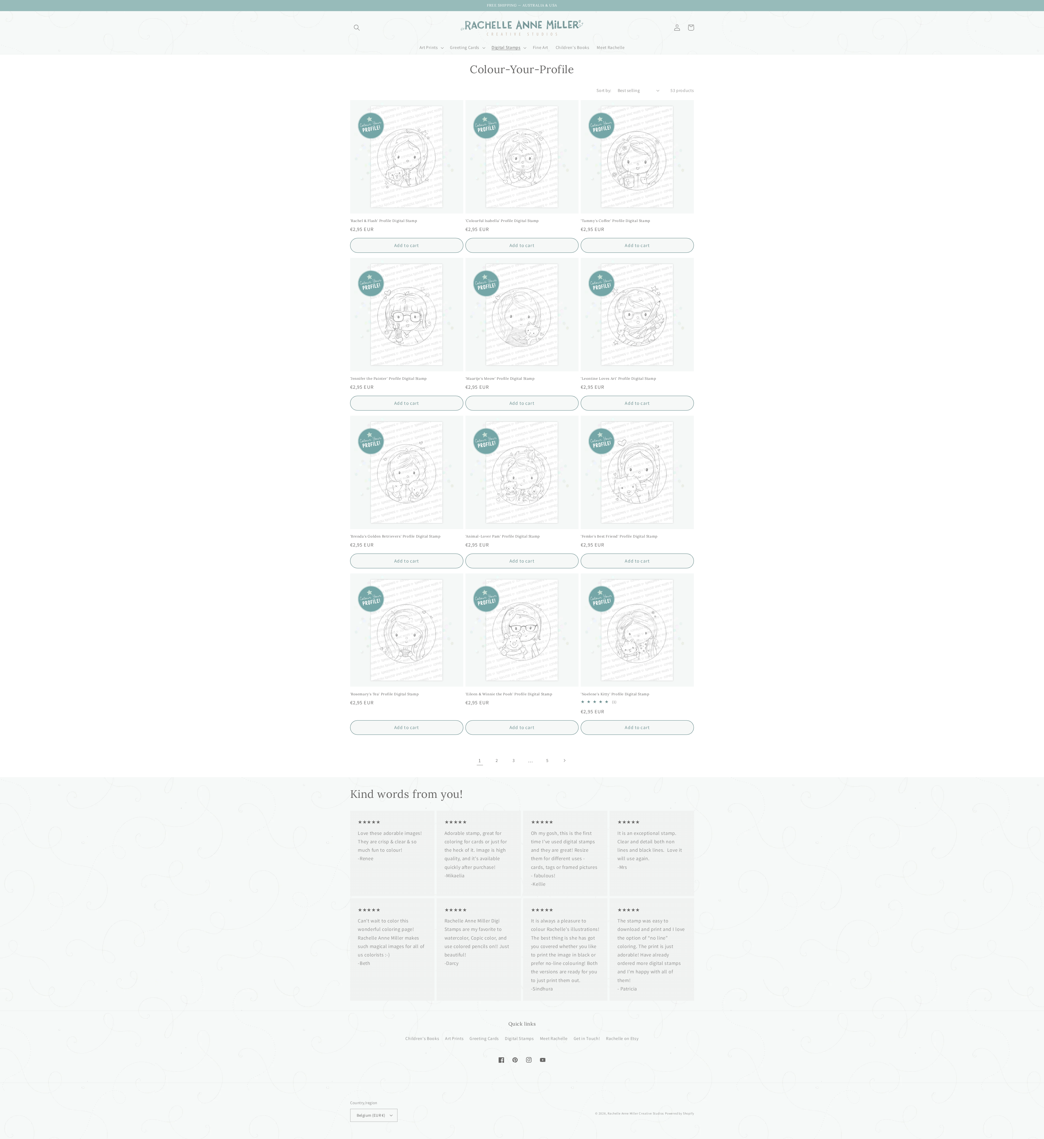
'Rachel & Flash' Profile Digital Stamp (383, 221)
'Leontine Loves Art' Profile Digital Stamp (618, 378)
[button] (357, 28)
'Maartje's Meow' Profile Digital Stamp (500, 378)
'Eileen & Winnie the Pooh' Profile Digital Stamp (508, 694)
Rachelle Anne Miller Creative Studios (636, 1113)
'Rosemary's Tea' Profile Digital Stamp (384, 694)
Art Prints (454, 1038)
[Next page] (564, 760)
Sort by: (603, 90)
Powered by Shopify (679, 1113)
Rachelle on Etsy (622, 1038)
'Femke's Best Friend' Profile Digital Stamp (619, 536)
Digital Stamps (519, 1038)
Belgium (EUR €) (371, 1115)
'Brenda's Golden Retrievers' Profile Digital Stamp (395, 536)
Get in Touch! (587, 1038)
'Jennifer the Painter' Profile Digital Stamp (388, 378)
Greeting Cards (484, 1038)
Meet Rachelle (554, 1038)
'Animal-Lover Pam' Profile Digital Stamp (502, 536)
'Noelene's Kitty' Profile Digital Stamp (615, 694)
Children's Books (422, 1038)
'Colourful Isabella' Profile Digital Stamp (502, 221)
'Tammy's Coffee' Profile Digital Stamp (615, 221)
